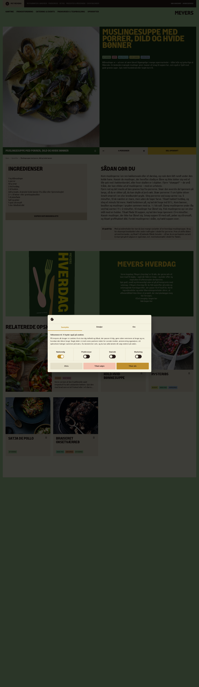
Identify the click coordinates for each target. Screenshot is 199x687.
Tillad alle (132, 366)
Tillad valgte (99, 366)
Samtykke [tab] (65, 327)
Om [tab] (134, 327)
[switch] (86, 356)
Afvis (66, 366)
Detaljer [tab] (99, 327)
